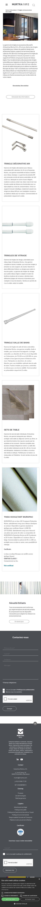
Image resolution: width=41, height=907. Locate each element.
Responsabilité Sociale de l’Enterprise (20, 817)
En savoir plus (19, 621)
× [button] (39, 879)
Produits (20, 793)
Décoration (13, 10)
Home (7, 10)
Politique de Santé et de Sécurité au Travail (21, 812)
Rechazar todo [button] (30, 899)
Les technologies (20, 796)
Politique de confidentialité (25, 689)
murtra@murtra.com (20, 778)
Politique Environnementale (20, 815)
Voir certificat (8, 565)
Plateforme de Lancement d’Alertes (20, 820)
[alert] (20, 892)
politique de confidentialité (24, 854)
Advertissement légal (20, 807)
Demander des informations (20, 97)
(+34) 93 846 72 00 (20, 781)
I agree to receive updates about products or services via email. (4, 692)
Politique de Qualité (20, 810)
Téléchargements (20, 798)
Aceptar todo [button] (10, 899)
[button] (20, 904)
